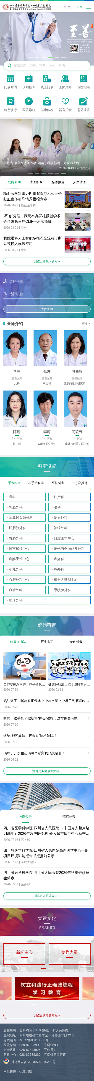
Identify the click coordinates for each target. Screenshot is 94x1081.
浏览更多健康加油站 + (47, 771)
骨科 (12, 497)
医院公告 (25, 816)
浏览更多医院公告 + (47, 896)
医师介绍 (15, 324)
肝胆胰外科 (17, 528)
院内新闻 (14, 182)
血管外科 (16, 590)
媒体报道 (58, 182)
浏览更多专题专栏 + (47, 1015)
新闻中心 (24, 952)
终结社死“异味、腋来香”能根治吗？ (30, 736)
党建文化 (47, 920)
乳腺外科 (16, 507)
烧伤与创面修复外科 (69, 548)
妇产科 (59, 497)
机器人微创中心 (66, 580)
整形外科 (16, 600)
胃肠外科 (16, 538)
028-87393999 (30, 1045)
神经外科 (61, 528)
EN (79, 7)
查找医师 (47, 309)
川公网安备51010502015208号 (33, 1062)
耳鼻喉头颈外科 (21, 517)
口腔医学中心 (64, 538)
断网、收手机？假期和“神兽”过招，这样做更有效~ (41, 718)
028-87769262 (30, 1054)
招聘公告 (69, 816)
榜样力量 (69, 952)
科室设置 (47, 466)
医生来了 (47, 642)
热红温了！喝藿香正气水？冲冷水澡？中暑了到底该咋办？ (47, 701)
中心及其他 (80, 483)
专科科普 (76, 642)
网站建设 (9, 1071)
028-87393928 (30, 1050)
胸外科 (59, 569)
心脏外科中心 (19, 580)
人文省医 (79, 182)
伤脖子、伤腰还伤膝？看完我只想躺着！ (34, 753)
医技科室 (58, 483)
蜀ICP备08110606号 (33, 1040)
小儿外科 (16, 569)
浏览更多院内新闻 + (47, 261)
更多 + (86, 323)
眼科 (57, 507)
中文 (67, 7)
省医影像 (36, 182)
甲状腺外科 (62, 590)
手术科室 (14, 483)
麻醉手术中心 (19, 559)
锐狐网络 (25, 1071)
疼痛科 (59, 559)
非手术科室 (36, 483)
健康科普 (47, 625)
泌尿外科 (61, 517)
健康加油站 (18, 642)
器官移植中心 (19, 548)
